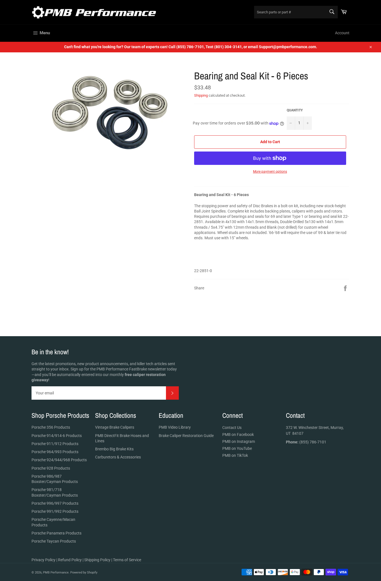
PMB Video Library (175, 427)
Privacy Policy (44, 560)
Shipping (201, 95)
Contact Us (232, 427)
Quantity (295, 110)
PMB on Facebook (238, 434)
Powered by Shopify (83, 572)
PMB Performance (56, 572)
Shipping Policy (97, 560)
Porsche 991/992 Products (55, 511)
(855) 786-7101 (306, 442)
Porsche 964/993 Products (55, 452)
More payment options (270, 172)
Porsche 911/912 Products (55, 443)
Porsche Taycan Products (54, 541)
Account (342, 33)
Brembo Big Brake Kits (114, 449)
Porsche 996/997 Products (55, 503)
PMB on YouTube (237, 448)
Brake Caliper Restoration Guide (186, 435)
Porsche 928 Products (51, 468)
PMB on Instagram (238, 441)
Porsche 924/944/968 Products (59, 460)
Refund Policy (70, 560)
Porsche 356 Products (51, 427)
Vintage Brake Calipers (114, 427)
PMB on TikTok (235, 455)
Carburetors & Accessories (118, 457)
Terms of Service (127, 560)
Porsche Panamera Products (56, 533)
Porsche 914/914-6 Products (57, 435)
